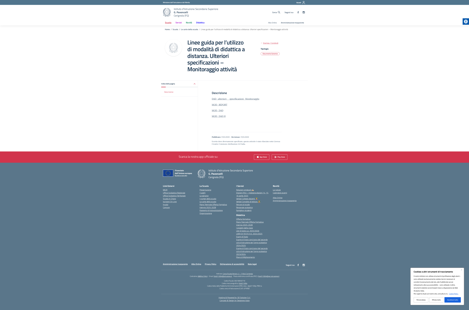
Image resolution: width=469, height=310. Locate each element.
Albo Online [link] (272, 22)
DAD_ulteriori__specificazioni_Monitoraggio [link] (235, 98)
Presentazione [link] (205, 189)
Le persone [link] (204, 195)
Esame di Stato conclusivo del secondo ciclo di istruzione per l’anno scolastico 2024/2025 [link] (252, 242)
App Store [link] (263, 157)
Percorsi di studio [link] (243, 204)
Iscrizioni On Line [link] (170, 201)
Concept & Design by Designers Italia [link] (235, 300)
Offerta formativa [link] (243, 219)
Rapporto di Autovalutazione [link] (211, 210)
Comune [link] (166, 207)
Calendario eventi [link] (280, 192)
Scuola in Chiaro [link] (169, 198)
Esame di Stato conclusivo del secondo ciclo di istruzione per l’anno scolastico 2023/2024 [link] (252, 251)
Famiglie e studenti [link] (243, 210)
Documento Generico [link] (270, 53)
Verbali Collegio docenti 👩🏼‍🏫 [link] (247, 198)
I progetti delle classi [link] (244, 227)
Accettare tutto (452, 300)
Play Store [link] (281, 157)
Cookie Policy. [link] (453, 293)
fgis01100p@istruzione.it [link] (223, 276)
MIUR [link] (165, 189)
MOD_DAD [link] (217, 110)
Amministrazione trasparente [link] (292, 22)
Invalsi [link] (165, 204)
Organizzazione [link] (206, 213)
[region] (437, 286)
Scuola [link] (168, 22)
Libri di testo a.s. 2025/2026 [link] (247, 230)
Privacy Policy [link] (210, 264)
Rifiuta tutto (436, 300)
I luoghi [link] (202, 192)
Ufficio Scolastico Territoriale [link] (174, 195)
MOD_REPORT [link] (219, 104)
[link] (466, 21)
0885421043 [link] (203, 276)
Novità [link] (189, 22)
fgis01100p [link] (243, 283)
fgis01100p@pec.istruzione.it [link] (268, 276)
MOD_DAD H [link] (219, 116)
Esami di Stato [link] (242, 236)
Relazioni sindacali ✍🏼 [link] (245, 189)
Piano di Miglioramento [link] (245, 257)
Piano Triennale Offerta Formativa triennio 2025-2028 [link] (213, 206)
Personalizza (421, 300)
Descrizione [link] (168, 91)
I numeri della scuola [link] (208, 198)
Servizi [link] (179, 22)
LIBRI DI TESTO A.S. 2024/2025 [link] (249, 233)
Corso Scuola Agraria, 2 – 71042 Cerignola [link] (238, 273)
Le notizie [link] (277, 189)
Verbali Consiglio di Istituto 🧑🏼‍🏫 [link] (248, 201)
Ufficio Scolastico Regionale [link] (174, 192)
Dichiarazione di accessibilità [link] (232, 264)
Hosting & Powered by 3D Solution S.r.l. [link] (234, 297)
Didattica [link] (200, 22)
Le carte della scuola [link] (208, 201)
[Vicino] (461, 269)
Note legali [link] (252, 264)
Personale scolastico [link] (244, 207)
